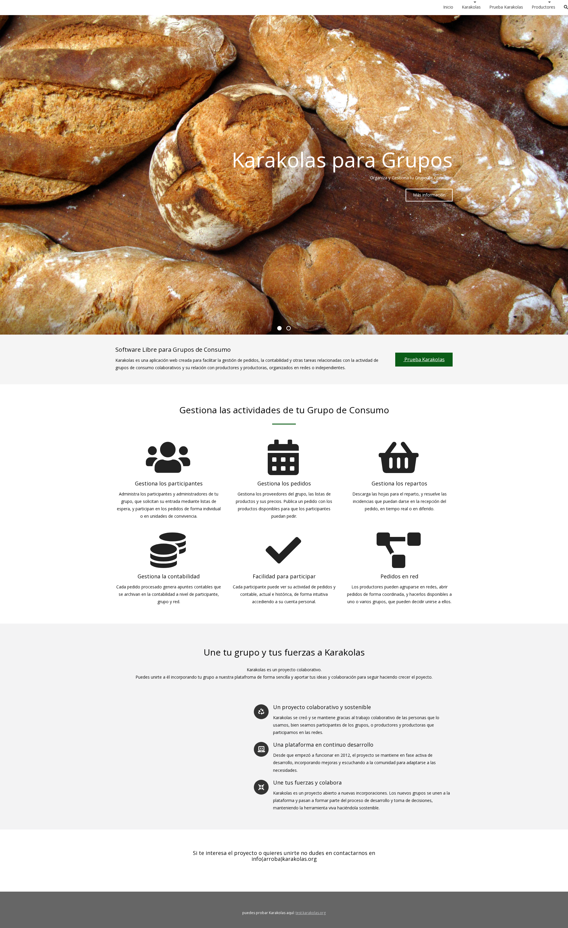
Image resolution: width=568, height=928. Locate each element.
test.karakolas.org (311, 912)
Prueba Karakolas (424, 359)
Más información (429, 195)
